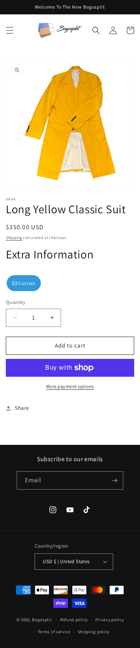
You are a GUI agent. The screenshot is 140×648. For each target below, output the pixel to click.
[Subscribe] (114, 480)
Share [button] (22, 407)
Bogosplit (42, 619)
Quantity (15, 302)
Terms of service (54, 631)
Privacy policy (109, 619)
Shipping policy (94, 631)
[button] (9, 30)
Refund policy (74, 619)
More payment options (70, 386)
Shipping (14, 237)
